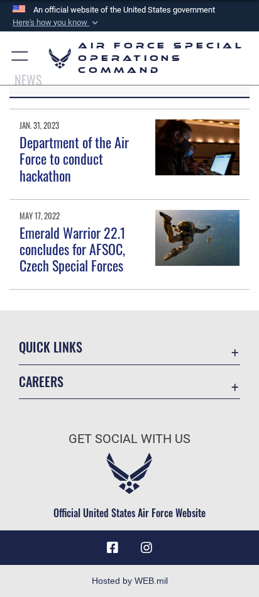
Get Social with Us (129, 439)
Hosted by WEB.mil (130, 581)
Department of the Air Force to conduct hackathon (74, 158)
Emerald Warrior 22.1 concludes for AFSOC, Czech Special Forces (72, 249)
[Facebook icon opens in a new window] (112, 548)
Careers (41, 382)
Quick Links (50, 347)
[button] (57, 22)
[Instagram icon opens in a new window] (146, 548)
